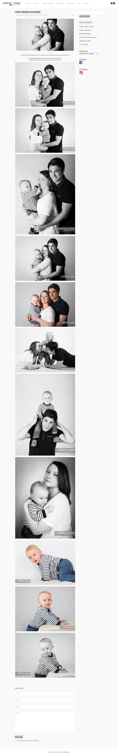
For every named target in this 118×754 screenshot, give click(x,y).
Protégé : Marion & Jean (85, 30)
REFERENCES (60, 3)
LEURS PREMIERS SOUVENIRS (27, 12)
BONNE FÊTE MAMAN (85, 33)
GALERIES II (36, 3)
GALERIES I (28, 3)
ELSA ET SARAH (83, 44)
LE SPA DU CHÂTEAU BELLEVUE (88, 37)
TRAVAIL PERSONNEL (48, 3)
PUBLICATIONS (70, 3)
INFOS (79, 3)
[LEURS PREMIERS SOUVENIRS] (45, 51)
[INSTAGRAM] (81, 74)
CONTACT (86, 3)
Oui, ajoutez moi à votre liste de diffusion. (28, 740)
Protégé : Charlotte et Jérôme (86, 26)
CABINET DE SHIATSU (85, 41)
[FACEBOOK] (81, 63)
